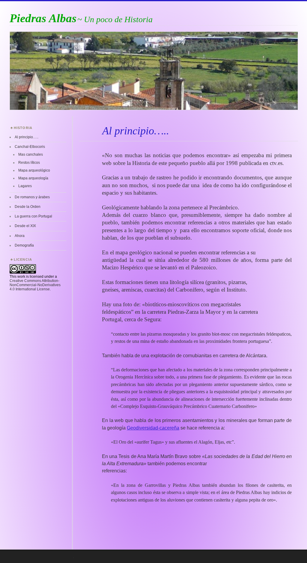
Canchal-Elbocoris (30, 147)
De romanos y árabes (32, 197)
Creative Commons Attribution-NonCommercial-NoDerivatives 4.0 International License (35, 285)
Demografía (24, 245)
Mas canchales (30, 154)
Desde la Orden (27, 207)
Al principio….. (26, 137)
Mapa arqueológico (34, 170)
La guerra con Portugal (33, 216)
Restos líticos (29, 162)
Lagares (25, 186)
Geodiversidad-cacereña (153, 427)
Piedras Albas (43, 18)
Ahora (20, 236)
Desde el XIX (25, 226)
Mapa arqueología (33, 178)
